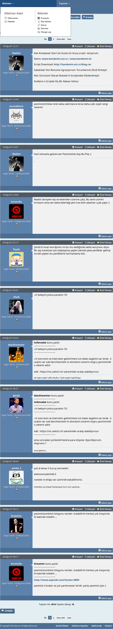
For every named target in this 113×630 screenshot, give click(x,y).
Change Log (46, 31)
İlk (45, 39)
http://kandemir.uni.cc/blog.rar (72, 64)
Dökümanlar (13, 18)
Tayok (16, 249)
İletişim (108, 626)
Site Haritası (46, 21)
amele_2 (16, 468)
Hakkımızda (96, 626)
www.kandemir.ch (81, 58)
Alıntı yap (106, 93)
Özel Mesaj (105, 46)
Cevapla (9, 610)
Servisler (44, 28)
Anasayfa (45, 18)
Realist (16, 53)
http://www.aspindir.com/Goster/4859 (56, 580)
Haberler (11, 21)
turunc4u (16, 201)
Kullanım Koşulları (80, 626)
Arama (43, 25)
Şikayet (91, 46)
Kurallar (75, 17)
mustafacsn (16, 106)
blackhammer (16, 344)
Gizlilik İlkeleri (62, 626)
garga (16, 395)
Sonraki (61, 39)
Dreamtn (16, 515)
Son (69, 39)
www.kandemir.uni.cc (55, 58)
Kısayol (79, 46)
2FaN (16, 297)
